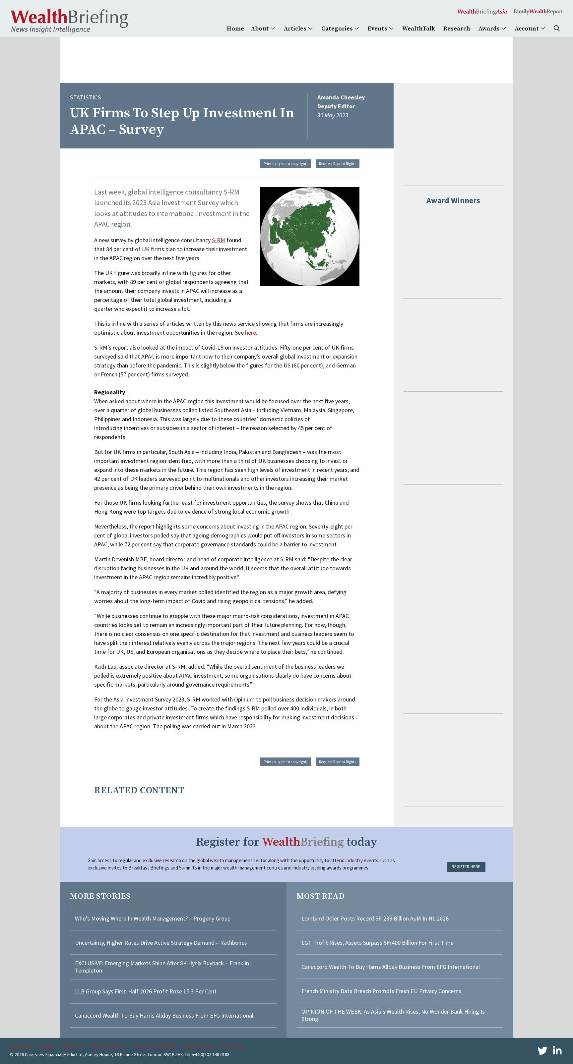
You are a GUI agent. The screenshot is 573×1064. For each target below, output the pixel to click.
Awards (489, 28)
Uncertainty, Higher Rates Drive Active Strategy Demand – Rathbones (161, 942)
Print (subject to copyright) (286, 163)
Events (378, 28)
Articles (296, 28)
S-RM (218, 240)
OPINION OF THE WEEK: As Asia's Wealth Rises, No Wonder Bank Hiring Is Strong (393, 1015)
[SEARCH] (556, 29)
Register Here (466, 866)
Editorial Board (107, 1046)
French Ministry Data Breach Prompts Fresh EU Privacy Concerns (381, 991)
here (250, 332)
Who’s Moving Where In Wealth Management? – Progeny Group (152, 918)
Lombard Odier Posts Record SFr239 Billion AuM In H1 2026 (375, 918)
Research (456, 28)
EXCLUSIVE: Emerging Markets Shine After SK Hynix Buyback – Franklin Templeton (162, 966)
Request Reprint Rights (337, 163)
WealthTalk (418, 28)
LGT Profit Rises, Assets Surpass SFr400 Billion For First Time (378, 942)
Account (527, 28)
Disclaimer (233, 1046)
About (260, 28)
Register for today (286, 842)
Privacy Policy (198, 1046)
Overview (20, 1046)
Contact (46, 1046)
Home (235, 28)
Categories (337, 28)
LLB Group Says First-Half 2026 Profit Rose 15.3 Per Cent (146, 991)
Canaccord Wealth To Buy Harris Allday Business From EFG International (164, 1015)
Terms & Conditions (153, 1046)
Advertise (73, 1046)
